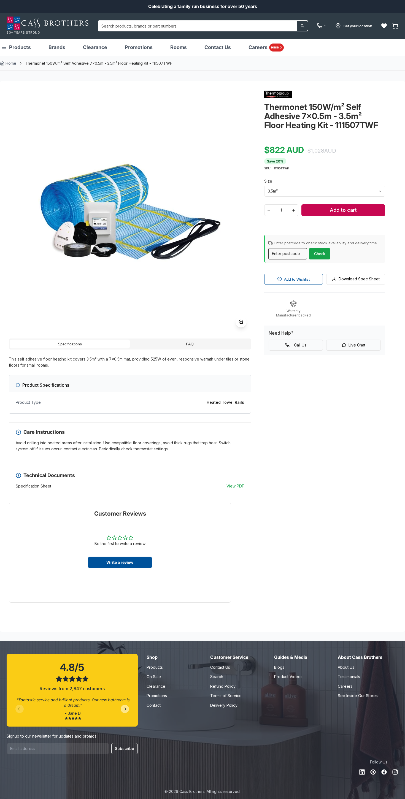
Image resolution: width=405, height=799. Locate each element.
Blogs (279, 667)
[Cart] (395, 26)
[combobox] (203, 25)
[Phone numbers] (322, 26)
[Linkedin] (362, 772)
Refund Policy (223, 686)
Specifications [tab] (70, 344)
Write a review (119, 562)
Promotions (139, 47)
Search (216, 676)
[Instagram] (395, 772)
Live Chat (357, 345)
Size (268, 181)
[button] (384, 26)
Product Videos (288, 676)
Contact (154, 705)
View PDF (235, 486)
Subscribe (124, 748)
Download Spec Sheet (359, 279)
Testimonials (349, 676)
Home (11, 63)
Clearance (95, 47)
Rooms (178, 47)
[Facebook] (384, 772)
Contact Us (217, 47)
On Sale (154, 676)
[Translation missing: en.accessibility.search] (302, 26)
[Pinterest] (373, 772)
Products (20, 47)
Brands (56, 47)
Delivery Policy (223, 705)
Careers (265, 47)
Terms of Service (226, 695)
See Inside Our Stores (358, 695)
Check (319, 253)
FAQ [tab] (190, 344)
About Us (346, 667)
